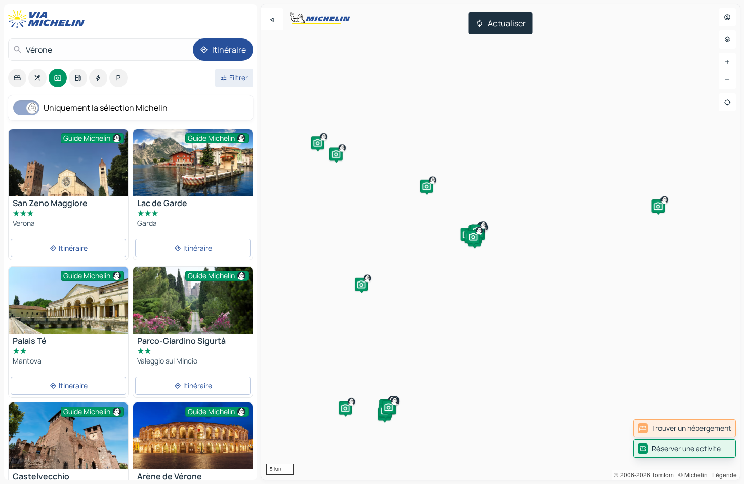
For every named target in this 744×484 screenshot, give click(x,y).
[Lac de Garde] (193, 162)
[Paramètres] (727, 39)
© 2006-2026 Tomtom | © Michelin (661, 474)
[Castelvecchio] (68, 435)
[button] (317, 142)
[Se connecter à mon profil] (727, 17)
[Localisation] (727, 102)
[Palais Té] (68, 306)
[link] (684, 428)
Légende (724, 474)
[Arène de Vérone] (193, 435)
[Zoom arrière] (727, 80)
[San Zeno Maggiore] (68, 174)
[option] (17, 78)
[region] (500, 242)
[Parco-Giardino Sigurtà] (193, 306)
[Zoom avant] (727, 62)
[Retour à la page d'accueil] (48, 19)
